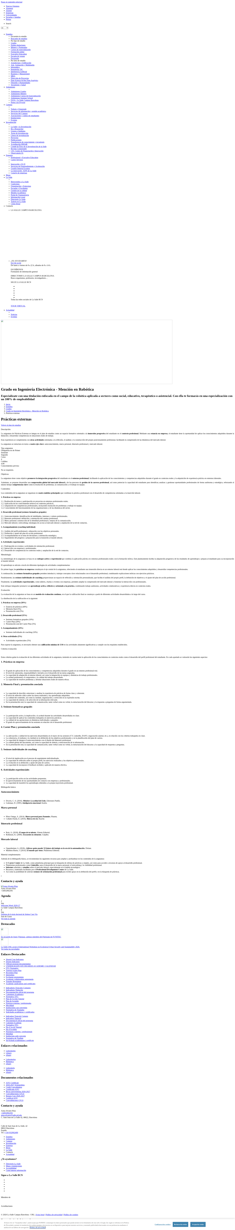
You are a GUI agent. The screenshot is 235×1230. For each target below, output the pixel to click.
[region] (117, 1224)
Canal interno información (16, 1170)
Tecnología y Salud (18, 85)
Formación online (17, 52)
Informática (15, 67)
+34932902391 (7, 1113)
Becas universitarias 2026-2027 (18, 1092)
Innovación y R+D (18, 164)
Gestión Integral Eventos (20, 168)
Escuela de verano (18, 56)
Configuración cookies (163, 1224)
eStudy (8, 1055)
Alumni (9, 11)
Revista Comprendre (19, 149)
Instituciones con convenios (16, 1008)
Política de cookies (71, 1215)
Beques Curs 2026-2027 (15, 1096)
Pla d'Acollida (11, 1029)
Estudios (9, 34)
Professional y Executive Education (24, 157)
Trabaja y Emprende (18, 109)
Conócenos (15, 184)
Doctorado (15, 58)
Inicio (8, 404)
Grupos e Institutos (18, 131)
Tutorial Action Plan (13, 970)
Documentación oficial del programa (20, 992)
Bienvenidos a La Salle (20, 182)
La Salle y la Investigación (21, 127)
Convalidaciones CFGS (15, 1094)
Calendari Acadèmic (14, 1023)
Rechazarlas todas (180, 1224)
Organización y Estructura (21, 186)
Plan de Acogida (12, 1001)
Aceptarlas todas (198, 1224)
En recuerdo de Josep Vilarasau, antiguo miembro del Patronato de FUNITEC (31, 937)
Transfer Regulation (13, 981)
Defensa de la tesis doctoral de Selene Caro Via (19, 914)
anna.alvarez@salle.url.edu (11, 1115)
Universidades (11, 15)
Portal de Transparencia (20, 195)
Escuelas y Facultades (19, 188)
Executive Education (19, 54)
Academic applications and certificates (20, 984)
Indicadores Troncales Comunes (18, 988)
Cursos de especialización (21, 50)
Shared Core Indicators (15, 959)
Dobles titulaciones (18, 45)
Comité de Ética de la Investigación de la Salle (29, 146)
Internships (10, 975)
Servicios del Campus (19, 113)
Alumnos (9, 8)
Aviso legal (40, 1215)
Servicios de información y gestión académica (28, 111)
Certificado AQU (12, 1089)
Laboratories (11, 1051)
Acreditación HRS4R (19, 144)
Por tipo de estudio (18, 41)
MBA (13, 76)
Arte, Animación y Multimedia (22, 65)
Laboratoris (10, 1068)
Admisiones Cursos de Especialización (26, 96)
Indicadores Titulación (14, 990)
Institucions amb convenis (16, 1036)
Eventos (14, 120)
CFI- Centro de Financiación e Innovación (27, 151)
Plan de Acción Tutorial (15, 999)
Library (9, 1053)
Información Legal (18, 197)
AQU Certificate (12, 1083)
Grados (13, 43)
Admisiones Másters (18, 94)
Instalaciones (16, 118)
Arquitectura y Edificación (21, 63)
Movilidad (10, 1005)
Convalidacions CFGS (14, 1100)
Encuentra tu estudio (19, 36)
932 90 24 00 (16, 263)
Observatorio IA (17, 153)
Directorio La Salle (18, 199)
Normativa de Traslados (15, 1010)
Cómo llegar (15, 204)
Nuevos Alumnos (12, 6)
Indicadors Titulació (13, 1018)
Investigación (11, 122)
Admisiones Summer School (22, 98)
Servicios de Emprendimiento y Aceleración (28, 166)
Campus (9, 105)
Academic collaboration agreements (19, 979)
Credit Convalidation (14, 1087)
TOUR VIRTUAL (18, 306)
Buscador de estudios (19, 39)
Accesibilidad (11, 1168)
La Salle (9, 177)
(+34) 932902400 (11, 1133)
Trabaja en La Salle (18, 202)
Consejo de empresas (19, 173)
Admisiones (10, 87)
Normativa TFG (12, 997)
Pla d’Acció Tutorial (14, 1027)
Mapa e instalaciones (14, 1166)
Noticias (14, 314)
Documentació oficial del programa (19, 1021)
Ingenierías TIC (17, 69)
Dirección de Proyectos (20, 78)
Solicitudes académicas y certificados (20, 1012)
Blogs (8, 175)
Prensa (8, 19)
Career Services (17, 160)
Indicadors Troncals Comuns (17, 1016)
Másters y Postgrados (19, 47)
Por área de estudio (18, 61)
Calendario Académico (15, 994)
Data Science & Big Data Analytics (24, 80)
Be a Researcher (17, 129)
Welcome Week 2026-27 (10, 905)
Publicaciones (16, 140)
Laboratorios (11, 1059)
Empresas (9, 13)
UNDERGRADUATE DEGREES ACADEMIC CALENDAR (31, 966)
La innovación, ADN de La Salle (23, 171)
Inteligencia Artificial (19, 72)
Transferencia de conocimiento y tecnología (27, 142)
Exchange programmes (15, 977)
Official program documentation (18, 964)
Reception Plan (12, 973)
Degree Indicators (13, 962)
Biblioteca (10, 1062)
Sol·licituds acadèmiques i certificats (20, 1040)
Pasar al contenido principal (11, 2)
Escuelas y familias (13, 17)
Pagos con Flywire (18, 102)
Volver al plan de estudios (11, 425)
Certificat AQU (12, 1098)
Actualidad (10, 310)
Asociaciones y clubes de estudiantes (25, 116)
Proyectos (14, 138)
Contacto (9, 206)
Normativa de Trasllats (14, 1038)
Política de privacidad (54, 1215)
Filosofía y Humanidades (20, 83)
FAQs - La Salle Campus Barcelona (25, 100)
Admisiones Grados (18, 91)
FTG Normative (12, 968)
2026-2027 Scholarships (15, 1085)
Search (8, 24)
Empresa (9, 155)
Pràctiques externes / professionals (19, 1032)
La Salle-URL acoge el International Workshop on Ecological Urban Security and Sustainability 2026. (40, 947)
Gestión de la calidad (19, 191)
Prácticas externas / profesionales (18, 1003)
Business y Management (20, 74)
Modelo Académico (18, 193)
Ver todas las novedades (10, 949)
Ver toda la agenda (8, 919)
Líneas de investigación (20, 135)
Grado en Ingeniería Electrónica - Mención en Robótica (27, 411)
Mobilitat (9, 1034)
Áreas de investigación (19, 133)
